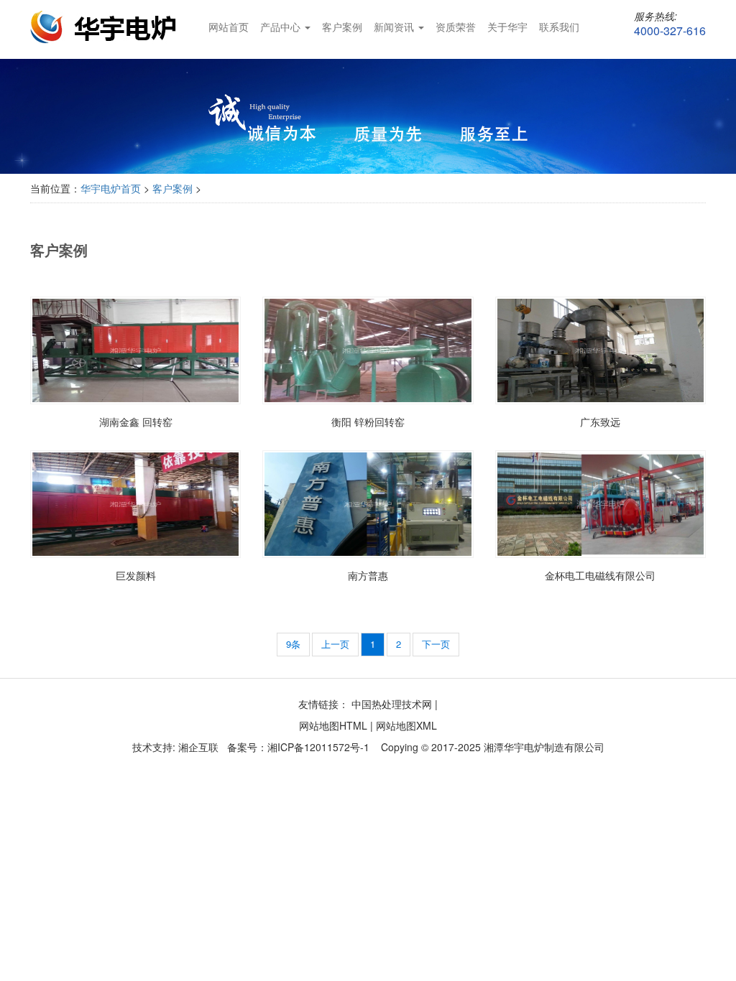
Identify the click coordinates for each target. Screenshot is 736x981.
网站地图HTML (333, 725)
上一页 (335, 644)
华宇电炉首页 (110, 188)
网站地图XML (406, 725)
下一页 (436, 644)
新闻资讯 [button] (395, 26)
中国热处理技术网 (391, 704)
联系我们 (559, 26)
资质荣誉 (456, 26)
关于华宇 (507, 26)
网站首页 (228, 26)
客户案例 (342, 26)
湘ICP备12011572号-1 (318, 747)
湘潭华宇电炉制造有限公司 (544, 747)
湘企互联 (196, 747)
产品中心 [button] (281, 26)
